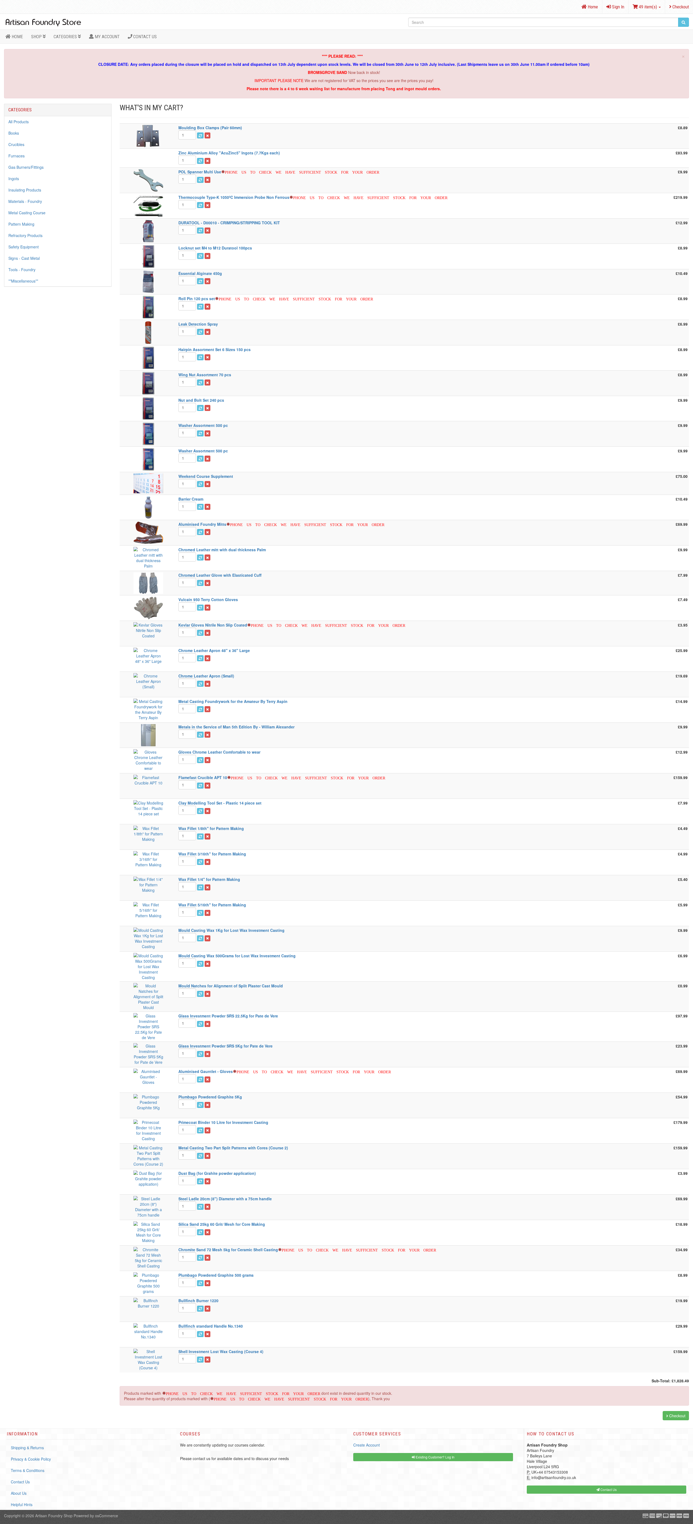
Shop (37, 36)
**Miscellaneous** (23, 281)
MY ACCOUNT (107, 36)
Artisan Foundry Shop (54, 1515)
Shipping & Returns (27, 1447)
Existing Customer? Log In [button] (435, 1457)
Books (13, 133)
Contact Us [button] (608, 1489)
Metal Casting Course (26, 212)
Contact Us (144, 36)
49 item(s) (648, 6)
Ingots (13, 178)
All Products (18, 121)
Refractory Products (25, 235)
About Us (19, 1493)
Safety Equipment (23, 246)
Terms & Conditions (27, 1470)
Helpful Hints (21, 1504)
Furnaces (16, 155)
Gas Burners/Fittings (26, 167)
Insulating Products (24, 190)
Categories (66, 36)
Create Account (366, 1445)
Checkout (680, 6)
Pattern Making (21, 224)
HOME (17, 36)
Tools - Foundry (21, 269)
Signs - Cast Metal (24, 258)
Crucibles (16, 144)
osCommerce (106, 1515)
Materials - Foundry (25, 201)
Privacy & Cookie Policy (31, 1459)
